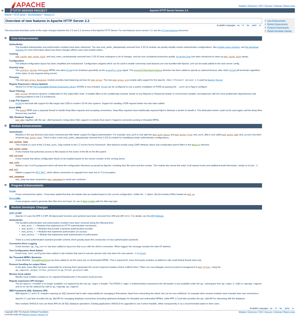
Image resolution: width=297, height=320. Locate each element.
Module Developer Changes (279, 31)
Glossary (269, 6)
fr (243, 25)
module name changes (228, 47)
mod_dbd (19, 120)
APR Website (157, 216)
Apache (8, 14)
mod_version (16, 155)
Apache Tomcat (214, 80)
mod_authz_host (33, 137)
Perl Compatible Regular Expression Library (54, 86)
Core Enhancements (276, 21)
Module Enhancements (277, 24)
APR (11, 213)
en (238, 25)
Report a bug (289, 6)
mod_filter (21, 94)
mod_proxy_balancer (36, 80)
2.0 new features (169, 30)
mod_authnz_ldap (18, 142)
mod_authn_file (183, 135)
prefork (24, 70)
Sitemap (278, 6)
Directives (252, 6)
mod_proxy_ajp (121, 80)
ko (248, 25)
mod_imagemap (16, 176)
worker (33, 70)
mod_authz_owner (18, 149)
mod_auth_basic (161, 135)
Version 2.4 (49, 14)
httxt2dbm (14, 198)
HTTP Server (20, 14)
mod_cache (21, 56)
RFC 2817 (41, 172)
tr (260, 25)
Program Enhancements (278, 27)
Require (196, 145)
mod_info (14, 162)
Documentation (35, 14)
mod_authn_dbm (230, 135)
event (45, 70)
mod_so (191, 194)
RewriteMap (89, 201)
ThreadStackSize (40, 260)
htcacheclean (183, 56)
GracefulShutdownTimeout (148, 70)
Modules (242, 6)
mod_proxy (96, 80)
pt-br (254, 25)
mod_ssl (13, 169)
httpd (69, 70)
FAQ (261, 6)
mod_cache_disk (36, 56)
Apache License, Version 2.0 (35, 314)
